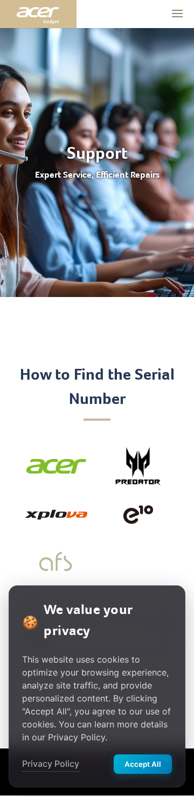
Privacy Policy (50, 763)
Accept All (142, 764)
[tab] (56, 466)
